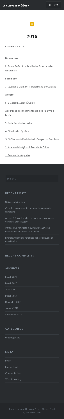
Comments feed (13, 373)
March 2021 (11, 277)
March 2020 (11, 283)
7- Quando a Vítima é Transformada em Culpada (30, 86)
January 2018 (11, 308)
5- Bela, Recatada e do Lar (19, 123)
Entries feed (11, 367)
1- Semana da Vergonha (17, 155)
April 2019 (10, 289)
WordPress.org (13, 379)
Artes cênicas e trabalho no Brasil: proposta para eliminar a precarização (29, 220)
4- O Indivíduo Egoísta (17, 131)
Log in (8, 360)
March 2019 (11, 296)
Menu (55, 5)
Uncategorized (12, 337)
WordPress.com (33, 412)
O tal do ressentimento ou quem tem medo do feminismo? (28, 210)
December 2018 (13, 302)
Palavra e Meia (16, 5)
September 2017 (13, 314)
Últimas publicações (15, 202)
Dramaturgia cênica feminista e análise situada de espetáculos (29, 239)
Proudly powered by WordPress (24, 409)
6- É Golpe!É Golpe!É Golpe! (20, 102)
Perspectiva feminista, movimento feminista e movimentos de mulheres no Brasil (27, 230)
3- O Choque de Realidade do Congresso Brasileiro (32, 139)
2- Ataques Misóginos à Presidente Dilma (27, 147)
